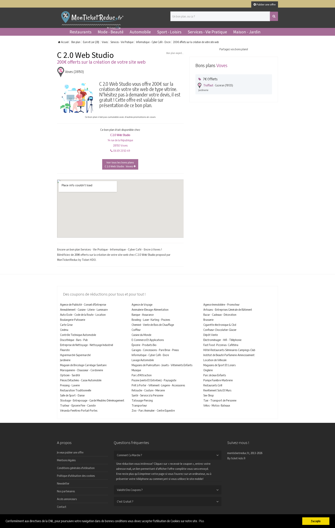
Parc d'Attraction (142, 375)
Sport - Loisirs (169, 32)
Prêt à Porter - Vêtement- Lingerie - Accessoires (158, 385)
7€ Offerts (210, 79)
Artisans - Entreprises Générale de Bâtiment (227, 309)
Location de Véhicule (214, 360)
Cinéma (64, 329)
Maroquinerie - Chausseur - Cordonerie (81, 370)
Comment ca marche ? (129, 455)
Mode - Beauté (110, 32)
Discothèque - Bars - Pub (74, 340)
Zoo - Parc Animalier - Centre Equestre (153, 410)
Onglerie (208, 370)
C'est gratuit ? (125, 501)
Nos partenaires (66, 491)
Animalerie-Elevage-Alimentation (150, 309)
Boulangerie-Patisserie (72, 319)
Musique (136, 370)
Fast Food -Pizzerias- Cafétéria (220, 345)
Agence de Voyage (142, 304)
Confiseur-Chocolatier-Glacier (220, 329)
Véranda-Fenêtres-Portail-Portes (78, 410)
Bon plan (75, 42)
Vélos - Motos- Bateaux (216, 405)
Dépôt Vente (210, 334)
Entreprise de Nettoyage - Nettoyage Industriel (86, 345)
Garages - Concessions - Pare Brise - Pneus (155, 350)
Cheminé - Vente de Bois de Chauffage (153, 324)
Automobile (140, 32)
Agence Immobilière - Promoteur (221, 304)
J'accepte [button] (315, 521)
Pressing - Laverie (70, 385)
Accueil (64, 42)
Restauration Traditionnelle (75, 390)
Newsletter (63, 483)
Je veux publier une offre (70, 452)
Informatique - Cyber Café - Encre (153, 42)
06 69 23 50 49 (121, 150)
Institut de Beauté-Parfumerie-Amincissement (229, 355)
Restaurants (81, 32)
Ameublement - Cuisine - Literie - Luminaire (84, 309)
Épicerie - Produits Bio (144, 345)
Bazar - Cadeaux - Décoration (219, 314)
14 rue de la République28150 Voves (120, 140)
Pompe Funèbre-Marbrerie (218, 380)
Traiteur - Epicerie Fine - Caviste (78, 405)
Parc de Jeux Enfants (214, 375)
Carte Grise (66, 324)
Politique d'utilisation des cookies (76, 475)
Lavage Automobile (143, 360)
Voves (105, 42)
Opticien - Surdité (70, 375)
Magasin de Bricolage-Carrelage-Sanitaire (83, 365)
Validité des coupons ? (129, 490)
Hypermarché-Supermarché (75, 355)
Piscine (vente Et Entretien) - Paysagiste (154, 380)
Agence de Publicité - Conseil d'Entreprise (83, 304)
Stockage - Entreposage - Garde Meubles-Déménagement (92, 400)
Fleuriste (65, 350)
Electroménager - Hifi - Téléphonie (222, 340)
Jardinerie (65, 360)
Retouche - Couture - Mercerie (148, 390)
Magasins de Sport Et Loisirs (219, 365)
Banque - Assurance (143, 314)
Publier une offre (266, 4)
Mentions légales (66, 460)
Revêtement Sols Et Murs (217, 390)
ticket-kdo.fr (238, 458)
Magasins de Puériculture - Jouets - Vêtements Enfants (162, 365)
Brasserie (208, 319)
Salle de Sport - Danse (72, 395)
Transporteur (139, 405)
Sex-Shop (208, 395)
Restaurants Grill (212, 385)
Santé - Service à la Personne (147, 395)
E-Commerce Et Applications (148, 340)
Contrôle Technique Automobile (78, 334)
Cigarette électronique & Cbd (219, 324)
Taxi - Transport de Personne (219, 400)
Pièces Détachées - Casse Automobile (80, 380)
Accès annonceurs (67, 499)
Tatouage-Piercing (142, 400)
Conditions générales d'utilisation (76, 468)
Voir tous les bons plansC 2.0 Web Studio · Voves (119, 164)
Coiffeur (136, 329)
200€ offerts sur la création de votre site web (196, 42)
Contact (61, 506)
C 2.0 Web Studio (145, 254)
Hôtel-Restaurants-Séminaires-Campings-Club (229, 350)
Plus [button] (201, 521)
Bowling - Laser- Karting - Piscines (151, 319)
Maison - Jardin (247, 32)
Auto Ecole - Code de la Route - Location (83, 314)
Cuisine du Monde (141, 334)
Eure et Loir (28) (91, 42)
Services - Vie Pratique (207, 32)
